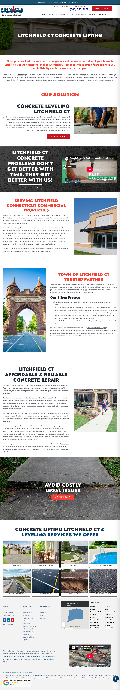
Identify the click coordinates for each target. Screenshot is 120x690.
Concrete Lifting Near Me (57, 675)
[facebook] (4, 620)
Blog (41, 615)
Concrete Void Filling (29, 626)
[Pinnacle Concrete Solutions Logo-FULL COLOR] (12, 7)
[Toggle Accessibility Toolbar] (116, 679)
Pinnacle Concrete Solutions (12, 675)
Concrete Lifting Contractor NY (73, 678)
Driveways (26, 615)
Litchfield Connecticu (35, 80)
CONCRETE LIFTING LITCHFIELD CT (57, 529)
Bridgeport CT (109, 622)
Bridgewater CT (95, 625)
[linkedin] (8, 620)
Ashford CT (93, 609)
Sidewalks (26, 621)
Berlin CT (93, 614)
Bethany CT (108, 614)
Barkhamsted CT (95, 612)
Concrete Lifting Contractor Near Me (92, 675)
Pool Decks (26, 624)
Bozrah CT (108, 620)
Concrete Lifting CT (73, 675)
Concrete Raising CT (16, 678)
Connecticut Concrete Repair (96, 328)
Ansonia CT (108, 606)
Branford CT (94, 622)
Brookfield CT (94, 628)
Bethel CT (93, 617)
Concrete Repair (28, 613)
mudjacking (65, 444)
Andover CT (94, 606)
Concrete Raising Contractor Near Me (36, 678)
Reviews (43, 613)
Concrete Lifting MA (91, 678)
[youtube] (12, 620)
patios (12, 431)
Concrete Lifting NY (56, 678)
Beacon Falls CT (110, 612)
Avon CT (107, 609)
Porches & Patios (28, 618)
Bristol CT (108, 625)
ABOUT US (7, 606)
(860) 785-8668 (79, 9)
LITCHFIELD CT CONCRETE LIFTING (60, 35)
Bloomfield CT (94, 620)
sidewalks (58, 120)
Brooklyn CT (109, 628)
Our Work (43, 618)
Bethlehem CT (109, 617)
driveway (20, 75)
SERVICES (27, 606)
